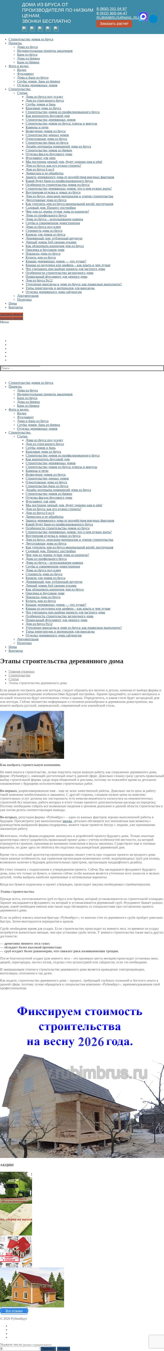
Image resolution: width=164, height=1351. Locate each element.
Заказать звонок (11, 314)
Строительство (19, 675)
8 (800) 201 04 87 (112, 9)
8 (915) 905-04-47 (112, 13)
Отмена (63, 1348)
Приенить (48, 1348)
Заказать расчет (114, 23)
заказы (67, 821)
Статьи (14, 679)
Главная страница (21, 671)
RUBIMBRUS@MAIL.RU (118, 18)
